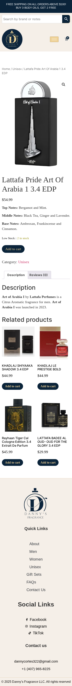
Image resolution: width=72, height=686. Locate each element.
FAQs (31, 582)
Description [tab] (16, 275)
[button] (63, 84)
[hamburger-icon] (54, 39)
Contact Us (36, 590)
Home (6, 69)
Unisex (17, 69)
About (34, 544)
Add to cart (13, 249)
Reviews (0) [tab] (38, 275)
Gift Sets (33, 574)
